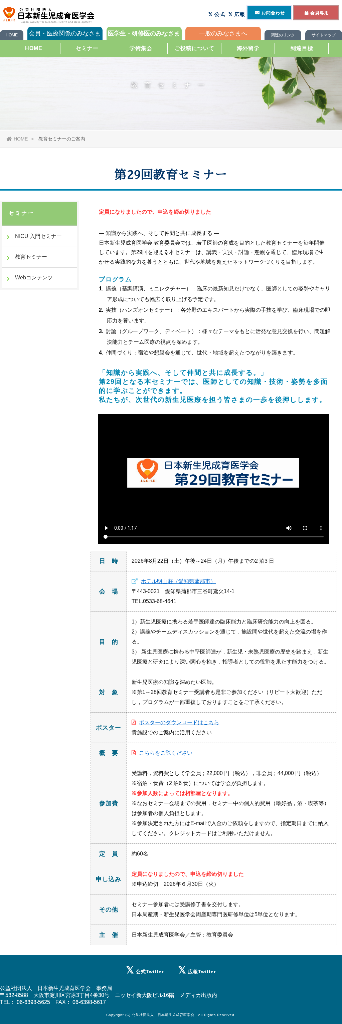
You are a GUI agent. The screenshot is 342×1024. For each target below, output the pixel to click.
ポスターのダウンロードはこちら (179, 722)
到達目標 (302, 48)
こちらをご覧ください (165, 753)
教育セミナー (31, 257)
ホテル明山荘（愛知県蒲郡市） (178, 581)
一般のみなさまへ (223, 33)
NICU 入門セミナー (38, 236)
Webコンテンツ (34, 277)
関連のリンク (283, 35)
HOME (12, 35)
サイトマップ (324, 35)
